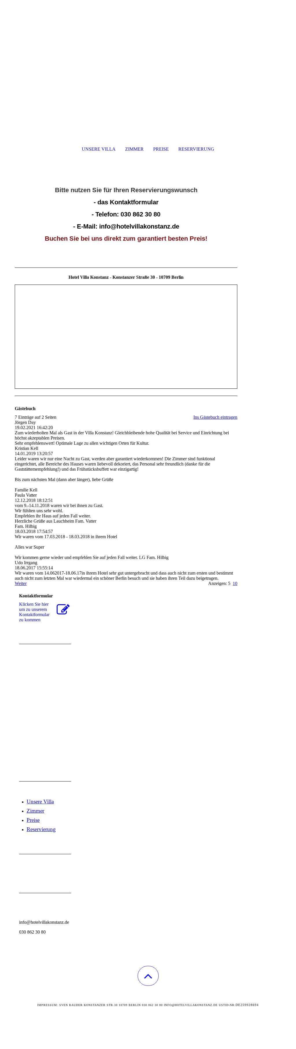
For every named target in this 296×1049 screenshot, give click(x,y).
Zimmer (134, 149)
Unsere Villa (99, 149)
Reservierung (196, 149)
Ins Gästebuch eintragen (215, 417)
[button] (148, 976)
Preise (161, 149)
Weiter (21, 583)
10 (235, 583)
